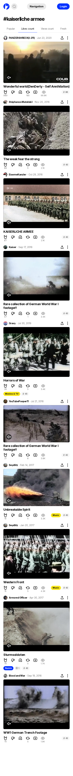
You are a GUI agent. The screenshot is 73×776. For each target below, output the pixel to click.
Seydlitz (13, 465)
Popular (11, 28)
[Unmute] (9, 77)
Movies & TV (12, 394)
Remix (8, 668)
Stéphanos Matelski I (21, 102)
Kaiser (12, 247)
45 (25, 393)
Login (63, 6)
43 (65, 164)
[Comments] (20, 92)
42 (65, 455)
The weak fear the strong (21, 159)
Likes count (27, 28)
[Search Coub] (14, 6)
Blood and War (17, 676)
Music (56, 515)
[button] (5, 92)
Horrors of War (14, 380)
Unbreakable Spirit (16, 509)
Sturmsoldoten (14, 654)
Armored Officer (18, 597)
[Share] (62, 38)
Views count (47, 28)
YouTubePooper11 (19, 401)
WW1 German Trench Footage (25, 732)
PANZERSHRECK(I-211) (22, 38)
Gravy (12, 323)
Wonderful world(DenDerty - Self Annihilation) (36, 86)
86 (65, 92)
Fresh (63, 28)
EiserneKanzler (17, 174)
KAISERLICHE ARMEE (18, 231)
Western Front (13, 582)
